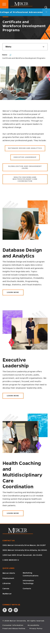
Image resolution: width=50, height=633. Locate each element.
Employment (8, 578)
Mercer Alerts (9, 573)
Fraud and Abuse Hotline (14, 628)
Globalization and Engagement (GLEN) (25, 167)
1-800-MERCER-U (11, 560)
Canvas (6, 588)
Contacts (27, 588)
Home (4, 55)
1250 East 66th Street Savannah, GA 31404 (22, 555)
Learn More (15, 293)
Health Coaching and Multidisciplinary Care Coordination (25, 179)
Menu (8, 47)
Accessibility (33, 625)
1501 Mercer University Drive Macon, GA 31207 (24, 545)
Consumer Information (13, 625)
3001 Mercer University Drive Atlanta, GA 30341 (25, 550)
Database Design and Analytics (25, 148)
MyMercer (7, 594)
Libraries (7, 583)
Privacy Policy (36, 628)
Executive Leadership (25, 157)
